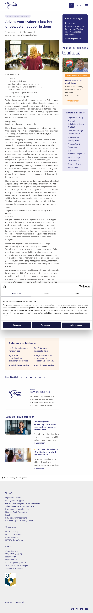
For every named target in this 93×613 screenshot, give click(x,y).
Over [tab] (77, 293)
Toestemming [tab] (16, 293)
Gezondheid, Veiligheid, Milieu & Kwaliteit (76, 124)
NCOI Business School (14, 540)
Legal (7, 515)
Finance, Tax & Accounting (74, 145)
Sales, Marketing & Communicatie (75, 132)
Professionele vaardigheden (74, 139)
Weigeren (17, 325)
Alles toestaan (76, 325)
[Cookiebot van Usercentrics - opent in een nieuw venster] (80, 286)
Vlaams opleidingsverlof (15, 562)
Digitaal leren (11, 559)
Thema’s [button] (8, 493)
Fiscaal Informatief (13, 534)
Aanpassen (45, 325)
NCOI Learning (11, 531)
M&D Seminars (11, 537)
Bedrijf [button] (8, 546)
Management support (14, 500)
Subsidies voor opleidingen (16, 565)
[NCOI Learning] (16, 5)
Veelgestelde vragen (14, 568)
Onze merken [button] (11, 527)
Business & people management (75, 165)
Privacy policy (19, 602)
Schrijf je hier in (74, 38)
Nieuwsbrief (10, 557)
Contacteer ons (11, 551)
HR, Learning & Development (74, 159)
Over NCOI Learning (13, 554)
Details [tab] (46, 293)
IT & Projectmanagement (76, 152)
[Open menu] (85, 5)
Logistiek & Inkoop (75, 117)
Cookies (8, 602)
